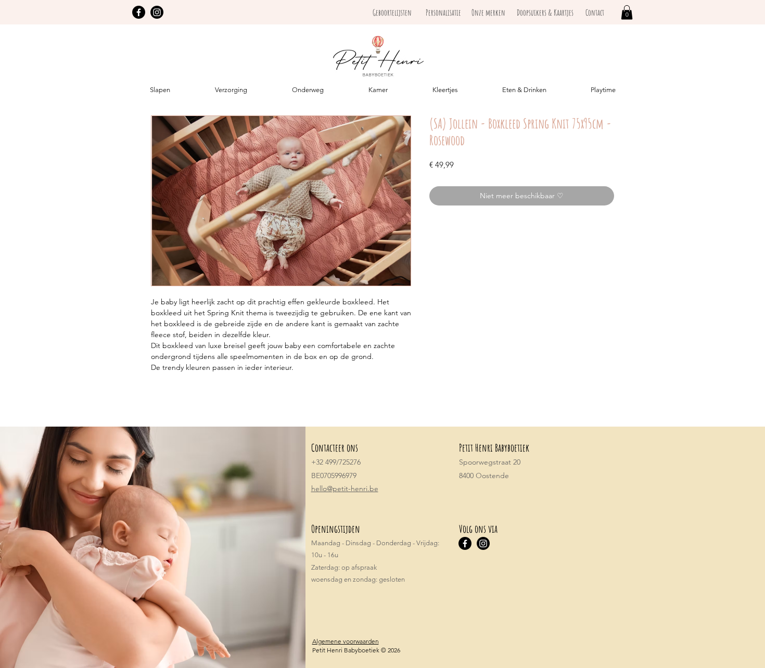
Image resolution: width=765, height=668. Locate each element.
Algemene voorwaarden (345, 641)
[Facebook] (138, 12)
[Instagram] (156, 12)
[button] (627, 12)
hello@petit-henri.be (344, 488)
